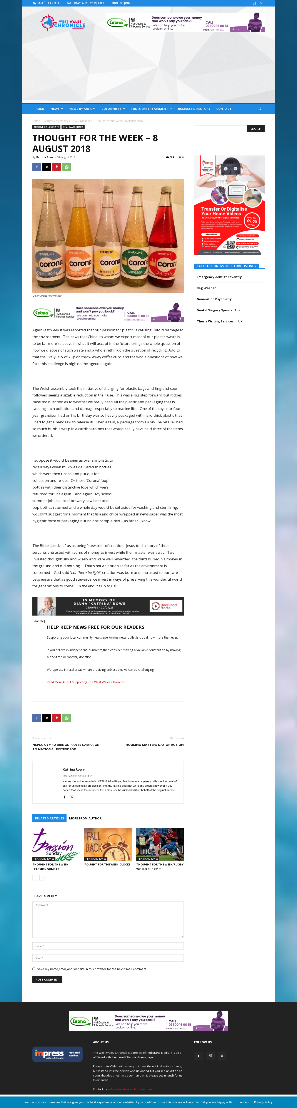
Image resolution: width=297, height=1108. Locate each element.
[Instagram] (254, 3)
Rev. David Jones (82, 121)
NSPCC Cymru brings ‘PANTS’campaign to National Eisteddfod (66, 746)
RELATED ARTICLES (49, 818)
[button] (259, 109)
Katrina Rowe (44, 157)
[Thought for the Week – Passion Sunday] (56, 844)
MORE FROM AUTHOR (85, 818)
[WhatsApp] (66, 167)
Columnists (112, 109)
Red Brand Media (158, 1053)
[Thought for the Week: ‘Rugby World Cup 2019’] (160, 844)
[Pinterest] (56, 167)
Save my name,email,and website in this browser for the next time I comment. (92, 969)
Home (40, 109)
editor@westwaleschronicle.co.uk (130, 1089)
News (55, 109)
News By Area (80, 109)
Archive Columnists (56, 121)
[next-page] (42, 877)
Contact (224, 109)
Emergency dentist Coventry (219, 277)
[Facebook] (247, 3)
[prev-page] (35, 877)
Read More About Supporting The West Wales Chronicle (85, 682)
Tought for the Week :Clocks (107, 864)
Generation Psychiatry (214, 299)
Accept (245, 1102)
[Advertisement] (148, 70)
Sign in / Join (121, 3)
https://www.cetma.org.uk (77, 775)
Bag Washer (206, 288)
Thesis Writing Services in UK (219, 321)
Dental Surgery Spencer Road (219, 310)
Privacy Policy (263, 1102)
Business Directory (194, 109)
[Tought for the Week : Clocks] (108, 844)
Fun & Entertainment (149, 109)
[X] (261, 3)
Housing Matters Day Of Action (155, 744)
